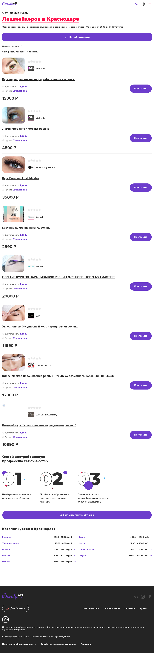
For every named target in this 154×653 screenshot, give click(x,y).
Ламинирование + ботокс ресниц (25, 129)
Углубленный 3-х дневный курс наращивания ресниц (40, 326)
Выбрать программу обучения (77, 514)
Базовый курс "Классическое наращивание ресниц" (39, 425)
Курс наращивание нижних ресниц (26, 227)
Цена (23, 52)
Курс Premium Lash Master (20, 178)
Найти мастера (91, 608)
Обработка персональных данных (58, 644)
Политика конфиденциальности (19, 644)
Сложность (32, 52)
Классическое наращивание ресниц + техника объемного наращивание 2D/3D (58, 376)
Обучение (130, 608)
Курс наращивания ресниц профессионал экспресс (38, 79)
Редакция (86, 644)
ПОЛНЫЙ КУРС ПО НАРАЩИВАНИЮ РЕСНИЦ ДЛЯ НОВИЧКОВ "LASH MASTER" (58, 277)
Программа (140, 88)
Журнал (143, 608)
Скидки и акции (112, 608)
